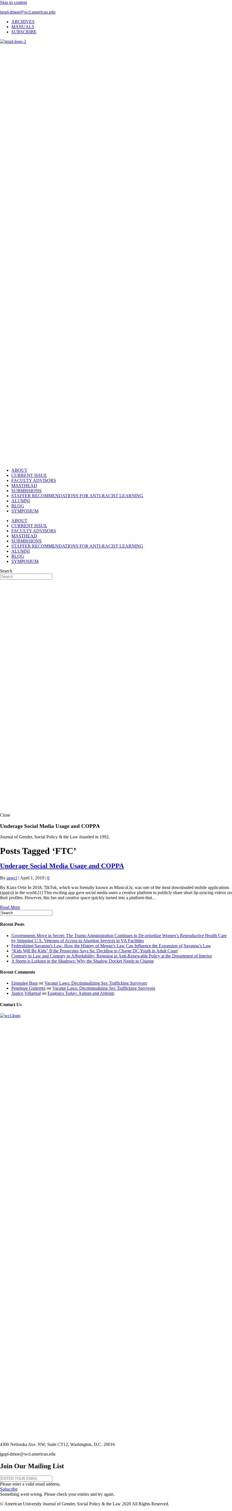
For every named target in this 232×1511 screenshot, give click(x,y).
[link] (23, 21)
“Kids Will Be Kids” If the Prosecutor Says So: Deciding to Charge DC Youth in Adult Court (94, 950)
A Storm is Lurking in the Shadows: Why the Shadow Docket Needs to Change (82, 961)
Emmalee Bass (24, 983)
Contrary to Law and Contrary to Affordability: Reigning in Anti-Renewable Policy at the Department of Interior (111, 955)
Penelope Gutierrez (28, 988)
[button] (9, 1489)
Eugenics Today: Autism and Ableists (81, 993)
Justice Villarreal (26, 993)
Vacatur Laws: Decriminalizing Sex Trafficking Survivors (95, 983)
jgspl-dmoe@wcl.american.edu (27, 12)
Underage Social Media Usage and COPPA (62, 865)
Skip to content (13, 2)
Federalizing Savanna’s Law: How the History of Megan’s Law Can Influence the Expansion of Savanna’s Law (111, 945)
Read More (10, 907)
